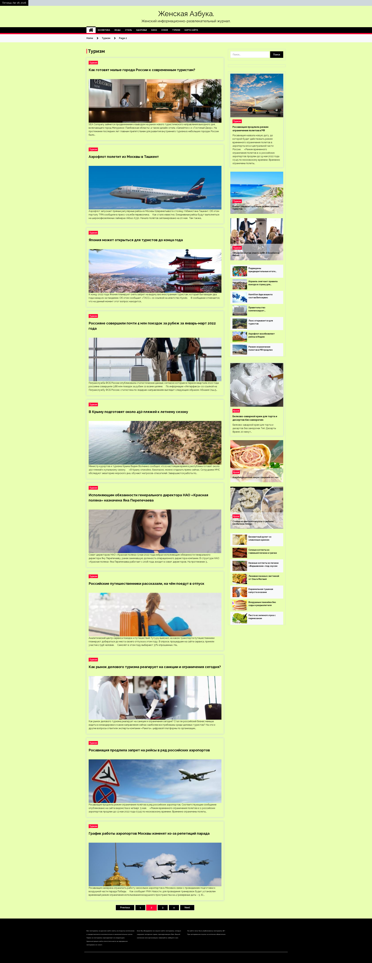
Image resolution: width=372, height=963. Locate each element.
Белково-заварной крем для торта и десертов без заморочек (255, 418)
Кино (154, 30)
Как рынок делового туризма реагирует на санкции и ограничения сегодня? (155, 667)
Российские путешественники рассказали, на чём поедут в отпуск (146, 583)
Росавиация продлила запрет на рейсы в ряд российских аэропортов (149, 750)
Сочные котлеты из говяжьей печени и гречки (262, 551)
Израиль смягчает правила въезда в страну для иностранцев (263, 283)
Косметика (104, 30)
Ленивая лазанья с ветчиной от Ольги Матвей (263, 577)
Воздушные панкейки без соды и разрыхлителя (262, 603)
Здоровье (141, 30)
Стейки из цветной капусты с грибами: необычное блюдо (253, 522)
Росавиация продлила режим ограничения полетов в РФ (250, 129)
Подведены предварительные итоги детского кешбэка (261, 270)
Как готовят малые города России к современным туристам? (142, 70)
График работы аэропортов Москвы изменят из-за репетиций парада (149, 833)
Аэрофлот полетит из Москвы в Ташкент (124, 157)
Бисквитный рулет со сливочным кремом (259, 538)
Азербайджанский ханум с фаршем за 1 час (256, 477)
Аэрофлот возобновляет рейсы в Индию (261, 335)
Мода (118, 30)
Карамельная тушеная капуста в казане (260, 590)
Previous (125, 907)
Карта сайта (191, 30)
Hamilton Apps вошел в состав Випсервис (260, 296)
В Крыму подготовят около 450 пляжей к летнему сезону (138, 412)
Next (187, 907)
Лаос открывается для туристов (260, 322)
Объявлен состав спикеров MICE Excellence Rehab (256, 254)
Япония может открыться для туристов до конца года (136, 240)
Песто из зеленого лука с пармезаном (262, 617)
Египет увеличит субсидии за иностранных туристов (256, 207)
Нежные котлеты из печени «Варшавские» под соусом (263, 564)
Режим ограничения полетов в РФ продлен (260, 348)
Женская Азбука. (186, 14)
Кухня (164, 30)
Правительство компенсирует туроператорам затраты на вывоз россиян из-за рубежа (263, 309)
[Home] (91, 30)
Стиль (128, 30)
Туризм (176, 30)
